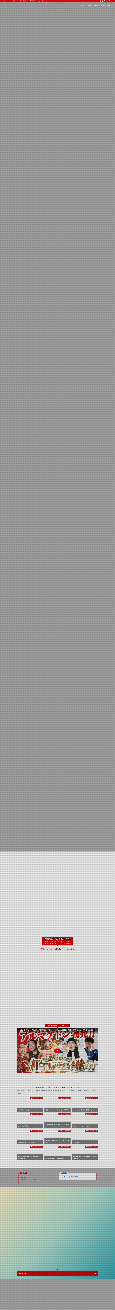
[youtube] (107, 1)
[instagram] (102, 1)
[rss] (109, 1)
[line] (105, 1)
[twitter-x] (100, 1)
